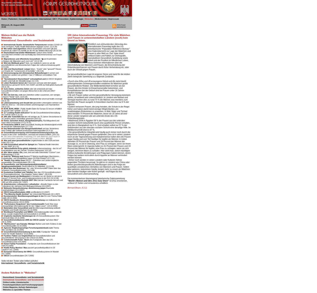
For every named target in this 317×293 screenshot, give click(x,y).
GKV (55, 19)
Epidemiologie (76, 19)
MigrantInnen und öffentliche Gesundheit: (22, 59)
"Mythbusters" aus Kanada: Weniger (19, 224)
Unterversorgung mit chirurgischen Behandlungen (26, 73)
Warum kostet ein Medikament (17, 176)
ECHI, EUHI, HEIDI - (12, 109)
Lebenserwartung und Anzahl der (18, 103)
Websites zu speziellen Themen (16, 290)
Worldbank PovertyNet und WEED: (19, 212)
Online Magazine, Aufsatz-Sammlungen (20, 287)
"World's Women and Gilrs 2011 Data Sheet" (88, 181)
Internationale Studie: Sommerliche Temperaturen (25, 45)
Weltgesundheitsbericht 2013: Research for (22, 99)
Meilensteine (101, 19)
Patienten (12, 19)
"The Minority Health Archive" (16, 194)
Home (4, 19)
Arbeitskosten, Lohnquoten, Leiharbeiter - (22, 184)
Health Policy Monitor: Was (15, 248)
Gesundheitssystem (28, 19)
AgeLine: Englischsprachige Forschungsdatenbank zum (28, 228)
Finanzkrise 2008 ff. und (14, 125)
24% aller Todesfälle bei (14, 117)
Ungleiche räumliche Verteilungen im (19, 216)
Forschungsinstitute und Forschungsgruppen (23, 285)
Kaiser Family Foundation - (15, 244)
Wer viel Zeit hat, (11, 95)
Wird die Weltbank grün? (14, 63)
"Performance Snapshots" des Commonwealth (24, 204)
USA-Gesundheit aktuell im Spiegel (19, 144)
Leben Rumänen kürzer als (15, 83)
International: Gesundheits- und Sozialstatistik (22, 263)
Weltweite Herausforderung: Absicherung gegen (25, 188)
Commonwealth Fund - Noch (16, 240)
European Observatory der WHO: (18, 252)
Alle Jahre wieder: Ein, (13, 152)
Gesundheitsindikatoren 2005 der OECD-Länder (24, 220)
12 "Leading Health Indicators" (17, 113)
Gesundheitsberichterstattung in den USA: (22, 232)
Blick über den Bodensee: (15, 168)
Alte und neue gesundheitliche (17, 140)
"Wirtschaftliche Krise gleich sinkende (20, 148)
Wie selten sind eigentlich (15, 49)
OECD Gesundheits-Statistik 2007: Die (20, 180)
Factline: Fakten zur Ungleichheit (18, 236)
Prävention (63, 19)
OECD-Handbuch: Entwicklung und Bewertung (24, 200)
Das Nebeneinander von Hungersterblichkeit (23, 129)
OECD (6, 256)
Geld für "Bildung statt (13, 156)
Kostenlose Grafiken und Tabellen (18, 172)
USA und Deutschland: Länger (17, 69)
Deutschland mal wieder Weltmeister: (20, 53)
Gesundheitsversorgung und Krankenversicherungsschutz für (31, 133)
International (45, 19)
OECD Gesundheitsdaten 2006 (17, 192)
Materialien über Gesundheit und (18, 208)
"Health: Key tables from (14, 160)
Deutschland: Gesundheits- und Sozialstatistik (23, 277)
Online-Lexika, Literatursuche (16, 282)
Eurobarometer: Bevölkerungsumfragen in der (24, 196)
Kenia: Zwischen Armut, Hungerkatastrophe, (23, 121)
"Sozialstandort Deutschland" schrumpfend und (25, 79)
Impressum (113, 19)
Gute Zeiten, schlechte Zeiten (16, 89)
